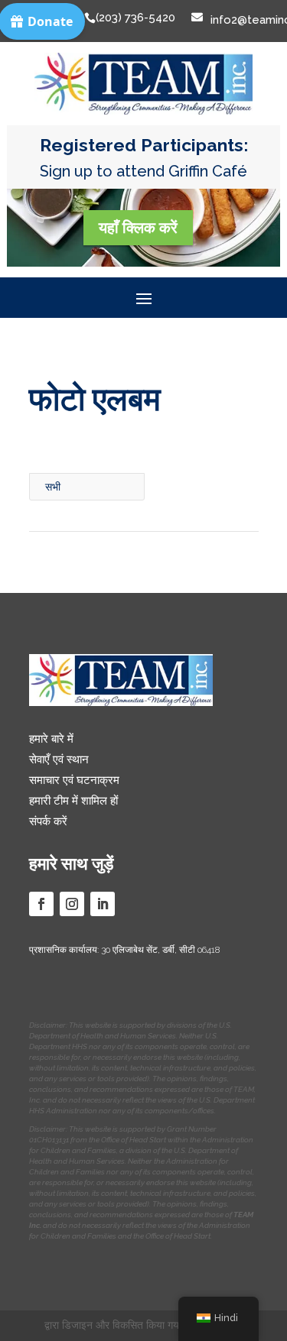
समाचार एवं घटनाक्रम (74, 780)
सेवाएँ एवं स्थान (59, 759)
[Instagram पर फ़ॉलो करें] (72, 904)
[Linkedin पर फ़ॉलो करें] (102, 904)
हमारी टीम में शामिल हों (73, 801)
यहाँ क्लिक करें (138, 228)
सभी (52, 487)
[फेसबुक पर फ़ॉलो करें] (41, 904)
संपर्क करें (48, 821)
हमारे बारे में (51, 739)
